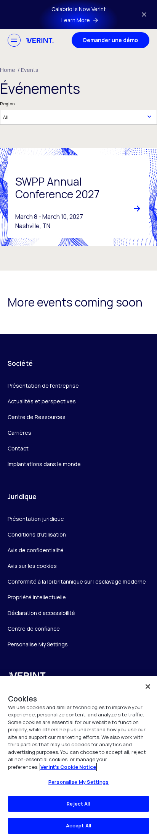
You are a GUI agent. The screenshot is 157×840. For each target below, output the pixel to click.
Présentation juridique (36, 518)
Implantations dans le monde (44, 464)
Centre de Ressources (37, 417)
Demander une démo (110, 40)
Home (9, 69)
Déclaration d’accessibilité (41, 613)
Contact (18, 448)
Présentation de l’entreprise (43, 385)
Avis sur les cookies (32, 565)
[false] (147, 686)
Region (7, 103)
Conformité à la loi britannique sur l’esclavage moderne (77, 581)
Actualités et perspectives (42, 401)
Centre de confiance (34, 628)
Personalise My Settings (38, 644)
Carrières (19, 432)
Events (29, 69)
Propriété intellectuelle (37, 597)
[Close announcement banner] (144, 14)
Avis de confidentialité (36, 550)
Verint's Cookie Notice (68, 766)
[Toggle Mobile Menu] (14, 40)
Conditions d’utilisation (37, 534)
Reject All (78, 803)
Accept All (78, 825)
